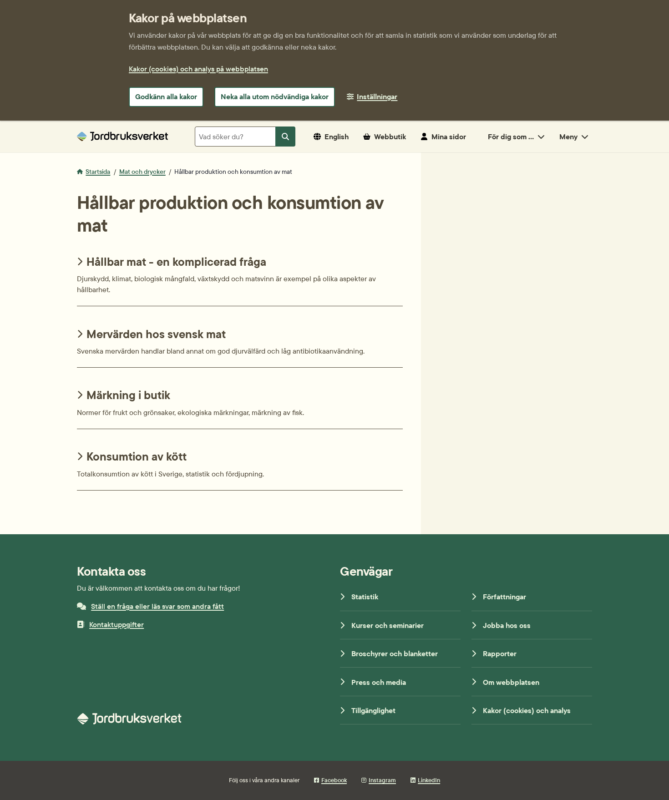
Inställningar (377, 96)
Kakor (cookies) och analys (527, 710)
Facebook (334, 780)
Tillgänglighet (373, 710)
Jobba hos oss (507, 625)
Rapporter (500, 653)
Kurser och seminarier (387, 625)
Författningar (504, 596)
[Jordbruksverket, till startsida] (122, 136)
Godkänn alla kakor (166, 96)
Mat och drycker (142, 171)
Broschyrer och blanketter (394, 653)
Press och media (378, 682)
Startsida (98, 171)
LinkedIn (429, 780)
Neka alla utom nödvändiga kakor (275, 96)
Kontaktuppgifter (116, 624)
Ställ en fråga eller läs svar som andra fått (157, 606)
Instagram (382, 780)
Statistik (364, 596)
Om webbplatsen (511, 682)
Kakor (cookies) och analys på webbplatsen (198, 68)
